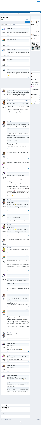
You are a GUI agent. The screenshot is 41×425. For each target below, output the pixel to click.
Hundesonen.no (3, 1)
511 (4, 252)
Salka (13, 172)
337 (4, 126)
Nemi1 (4, 26)
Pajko (13, 39)
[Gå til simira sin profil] (4, 90)
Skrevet (36, 76)
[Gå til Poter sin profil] (4, 334)
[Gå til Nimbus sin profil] (4, 70)
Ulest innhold (4, 13)
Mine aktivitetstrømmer (19, 13)
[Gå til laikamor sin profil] (4, 201)
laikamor (4, 199)
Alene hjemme (33, 86)
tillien (13, 49)
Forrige (3, 24)
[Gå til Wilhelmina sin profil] (4, 343)
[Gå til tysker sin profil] (31, 99)
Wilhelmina (3, 341)
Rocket (14, 214)
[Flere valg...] (28, 26)
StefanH (33, 87)
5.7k (4, 337)
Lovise (32, 103)
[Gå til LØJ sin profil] (4, 60)
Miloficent (14, 28)
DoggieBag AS (20, 423)
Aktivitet (1, 13)
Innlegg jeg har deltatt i (9, 13)
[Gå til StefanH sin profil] (31, 86)
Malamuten (33, 97)
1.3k (4, 204)
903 (4, 105)
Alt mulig (7, 19)
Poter (4, 332)
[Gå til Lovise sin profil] (31, 103)
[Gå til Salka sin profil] (4, 163)
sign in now (14, 408)
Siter (8, 35)
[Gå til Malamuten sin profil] (31, 94)
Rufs (3, 247)
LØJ (37, 22)
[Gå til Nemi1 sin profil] (4, 29)
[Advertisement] (20, 7)
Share (24, 19)
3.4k (4, 278)
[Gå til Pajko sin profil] (4, 50)
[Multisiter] (7, 35)
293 (4, 218)
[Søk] (39, 12)
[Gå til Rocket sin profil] (4, 173)
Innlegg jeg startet (14, 13)
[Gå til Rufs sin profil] (4, 249)
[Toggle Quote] (7, 28)
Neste (10, 24)
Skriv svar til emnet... (7, 410)
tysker (32, 99)
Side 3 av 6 (14, 24)
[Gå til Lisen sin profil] (31, 101)
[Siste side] (11, 24)
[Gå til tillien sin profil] (2, 19)
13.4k (4, 156)
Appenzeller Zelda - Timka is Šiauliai (35, 79)
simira (4, 88)
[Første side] (1, 24)
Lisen (32, 101)
